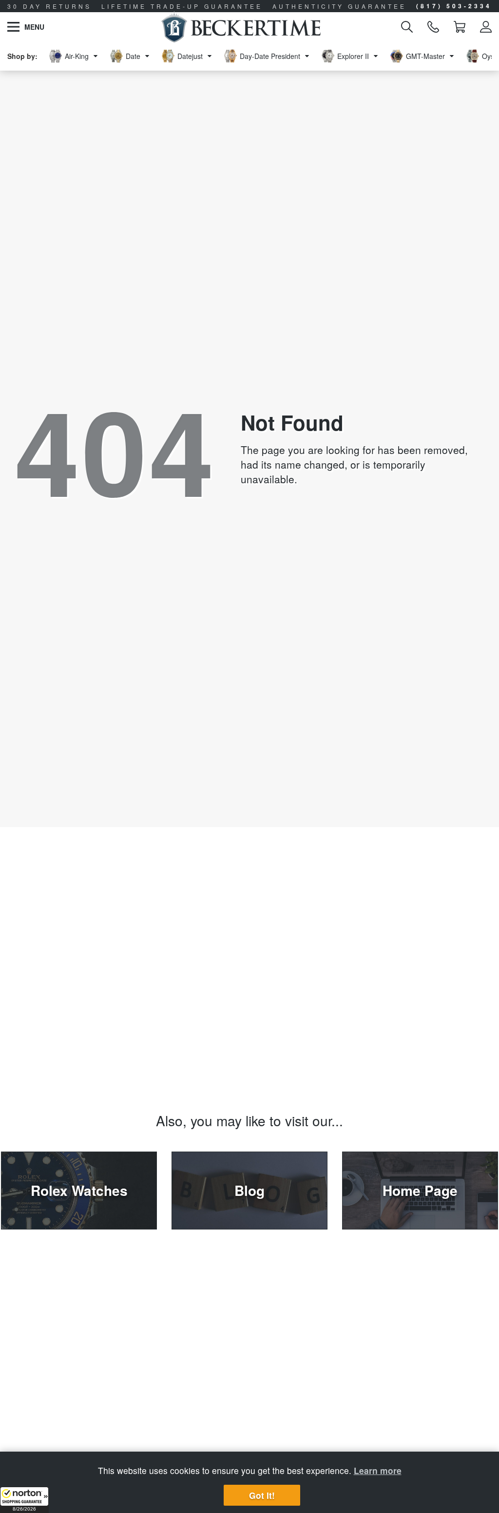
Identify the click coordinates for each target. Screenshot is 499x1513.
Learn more (378, 1470)
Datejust (190, 56)
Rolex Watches (79, 1190)
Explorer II (353, 56)
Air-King (77, 56)
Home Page (420, 1190)
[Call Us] (433, 26)
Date (133, 56)
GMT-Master (425, 56)
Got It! (262, 1495)
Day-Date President (270, 56)
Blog (249, 1190)
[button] (24, 1500)
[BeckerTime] (241, 26)
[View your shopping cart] (459, 26)
